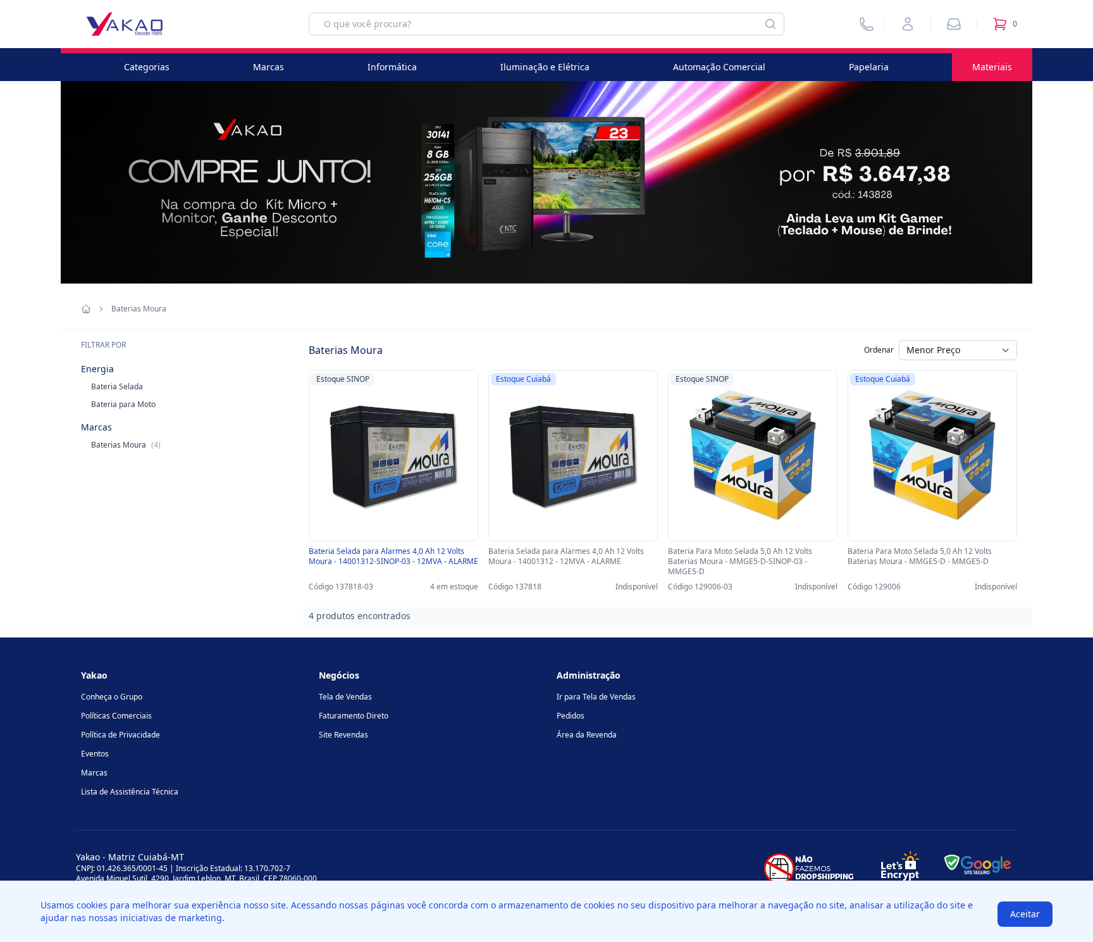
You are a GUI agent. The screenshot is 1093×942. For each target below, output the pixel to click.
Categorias (147, 67)
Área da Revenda (587, 734)
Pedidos (570, 715)
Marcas (268, 67)
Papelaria (869, 67)
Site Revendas (343, 734)
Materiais (992, 67)
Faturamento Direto (353, 715)
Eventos (95, 753)
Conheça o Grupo (111, 696)
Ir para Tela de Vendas (596, 696)
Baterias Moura (126, 444)
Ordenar (879, 349)
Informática (392, 67)
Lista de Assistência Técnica (129, 791)
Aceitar (1025, 914)
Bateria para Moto (123, 404)
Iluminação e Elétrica (545, 67)
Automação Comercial (719, 67)
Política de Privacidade (120, 734)
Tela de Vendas (345, 696)
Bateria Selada (117, 386)
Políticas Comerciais (116, 715)
